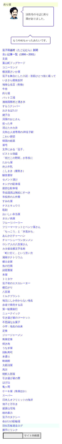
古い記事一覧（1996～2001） (19, 54)
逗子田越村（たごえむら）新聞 (20, 50)
